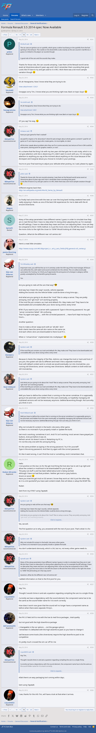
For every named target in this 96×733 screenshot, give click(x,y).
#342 (92, 78)
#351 (92, 374)
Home (5, 15)
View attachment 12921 (28, 86)
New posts (5, 19)
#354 (92, 496)
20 (31, 35)
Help (85, 727)
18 (24, 35)
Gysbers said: (25, 347)
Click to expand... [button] (56, 520)
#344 (92, 126)
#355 (92, 534)
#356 (92, 554)
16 (16, 35)
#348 (92, 240)
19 (27, 35)
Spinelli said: (24, 559)
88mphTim (7, 31)
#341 (92, 39)
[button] (32, 15)
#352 (92, 408)
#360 (92, 690)
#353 (92, 459)
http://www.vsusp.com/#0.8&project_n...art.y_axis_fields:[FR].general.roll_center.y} (52, 248)
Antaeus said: (25, 131)
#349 (92, 260)
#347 (92, 215)
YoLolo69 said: (25, 102)
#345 (92, 169)
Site (89, 727)
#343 (92, 98)
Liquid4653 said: (25, 652)
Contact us (54, 727)
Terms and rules (64, 727)
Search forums (15, 19)
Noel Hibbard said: (26, 413)
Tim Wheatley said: (26, 264)
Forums (14, 15)
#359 (92, 647)
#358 (92, 613)
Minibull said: (25, 44)
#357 (92, 584)
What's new (26, 15)
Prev (5, 35)
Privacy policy (77, 727)
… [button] (13, 35)
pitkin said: (24, 174)
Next (36, 35)
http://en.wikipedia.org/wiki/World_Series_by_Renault (40, 190)
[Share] (87, 39)
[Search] (92, 15)
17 (20, 35)
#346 (92, 196)
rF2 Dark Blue (8, 727)
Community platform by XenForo (48, 731)
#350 (92, 342)
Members (40, 15)
